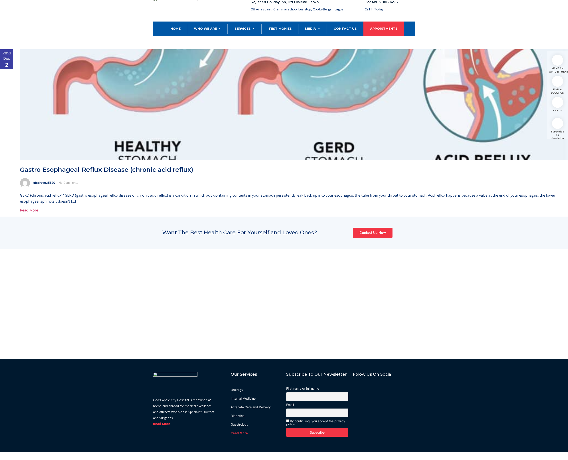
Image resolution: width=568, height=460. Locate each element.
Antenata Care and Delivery (251, 407)
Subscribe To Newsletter (557, 135)
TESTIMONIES (280, 29)
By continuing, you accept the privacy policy (315, 422)
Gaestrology (239, 424)
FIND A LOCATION (557, 91)
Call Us (557, 110)
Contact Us (345, 29)
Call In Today (374, 9)
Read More (29, 210)
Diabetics (237, 416)
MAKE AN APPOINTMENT (557, 70)
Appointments (384, 29)
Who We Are (205, 29)
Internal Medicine (243, 398)
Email (290, 404)
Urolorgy (237, 390)
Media (310, 29)
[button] (219, 29)
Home (175, 29)
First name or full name (302, 388)
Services (243, 29)
